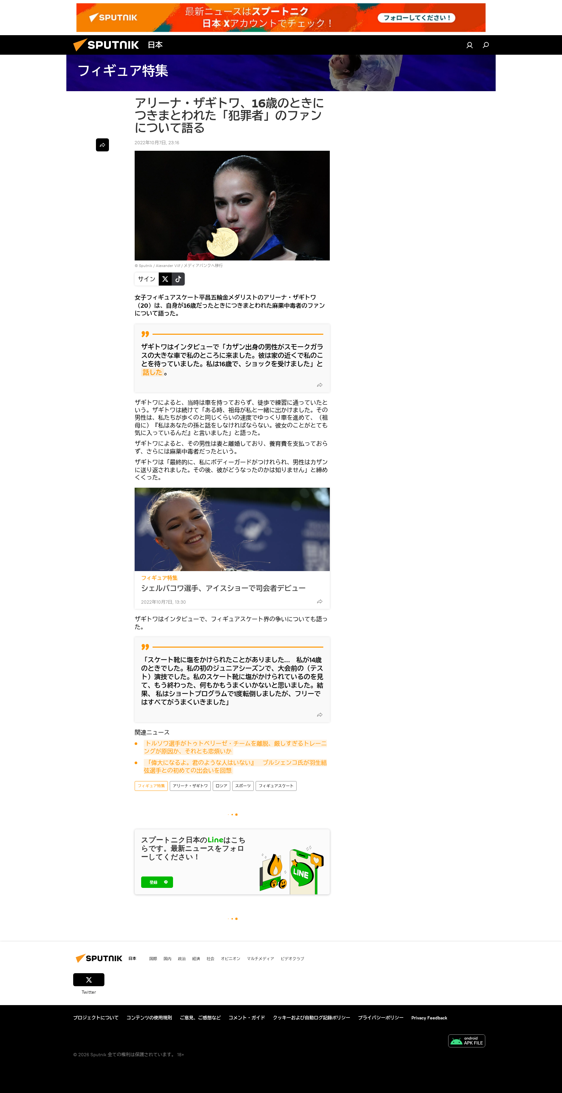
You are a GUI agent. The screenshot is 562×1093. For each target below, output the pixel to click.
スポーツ (243, 785)
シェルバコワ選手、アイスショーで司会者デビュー (223, 588)
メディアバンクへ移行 (203, 265)
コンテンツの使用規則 (149, 1018)
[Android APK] (467, 1041)
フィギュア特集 (159, 578)
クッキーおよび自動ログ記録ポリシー (311, 1018)
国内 (167, 958)
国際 (153, 958)
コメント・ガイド (247, 1018)
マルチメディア (260, 958)
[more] (319, 384)
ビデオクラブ (292, 958)
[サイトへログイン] (469, 44)
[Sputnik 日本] (109, 53)
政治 (182, 958)
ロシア (221, 785)
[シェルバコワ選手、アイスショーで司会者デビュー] (232, 529)
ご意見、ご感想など (200, 1018)
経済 (196, 958)
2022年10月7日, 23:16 (157, 143)
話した (152, 372)
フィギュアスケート (276, 785)
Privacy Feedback (429, 1018)
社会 (210, 958)
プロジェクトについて (96, 1018)
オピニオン (230, 958)
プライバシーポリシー (381, 1018)
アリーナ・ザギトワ (190, 785)
